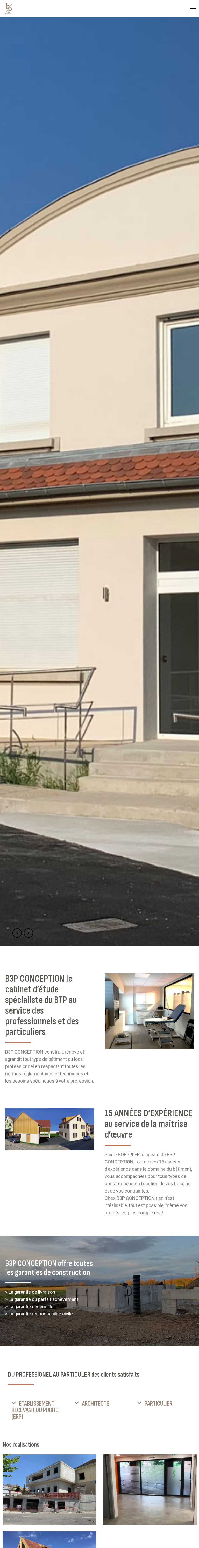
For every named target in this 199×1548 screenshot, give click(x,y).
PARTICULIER (158, 1404)
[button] (37, 1410)
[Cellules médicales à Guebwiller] (150, 1489)
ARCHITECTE (95, 1404)
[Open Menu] (193, 8)
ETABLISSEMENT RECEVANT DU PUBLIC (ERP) (35, 1410)
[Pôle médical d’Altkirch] (49, 1489)
